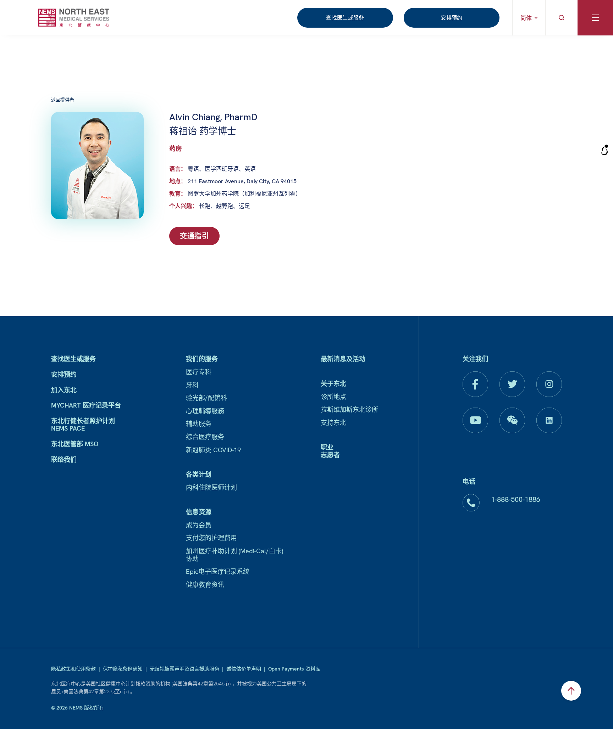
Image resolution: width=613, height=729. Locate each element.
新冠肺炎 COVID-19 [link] (213, 450)
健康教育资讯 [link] (205, 585)
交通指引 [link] (194, 236)
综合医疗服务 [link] (205, 437)
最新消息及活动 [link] (343, 359)
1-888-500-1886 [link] (515, 499)
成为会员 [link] (198, 525)
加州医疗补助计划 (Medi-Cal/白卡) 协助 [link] (234, 555)
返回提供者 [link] (62, 100)
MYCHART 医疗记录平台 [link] (86, 405)
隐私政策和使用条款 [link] (73, 669)
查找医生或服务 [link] (345, 17)
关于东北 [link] (333, 384)
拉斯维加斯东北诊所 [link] (349, 409)
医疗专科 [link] (198, 372)
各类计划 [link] (198, 474)
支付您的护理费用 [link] (211, 538)
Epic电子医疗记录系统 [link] (217, 571)
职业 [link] (327, 447)
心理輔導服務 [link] (205, 411)
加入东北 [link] (64, 390)
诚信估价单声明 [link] (243, 669)
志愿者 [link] (330, 455)
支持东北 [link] (333, 423)
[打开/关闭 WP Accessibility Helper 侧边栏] (604, 150)
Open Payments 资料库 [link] (294, 669)
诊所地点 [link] (333, 397)
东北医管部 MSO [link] (74, 444)
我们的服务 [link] (202, 359)
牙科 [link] (192, 385)
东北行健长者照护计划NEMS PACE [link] (83, 425)
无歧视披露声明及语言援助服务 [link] (184, 669)
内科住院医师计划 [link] (211, 487)
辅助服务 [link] (198, 424)
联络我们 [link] (64, 459)
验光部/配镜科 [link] (206, 398)
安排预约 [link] (452, 17)
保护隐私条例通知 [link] (123, 669)
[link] (73, 18)
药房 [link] (175, 149)
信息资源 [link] (198, 512)
